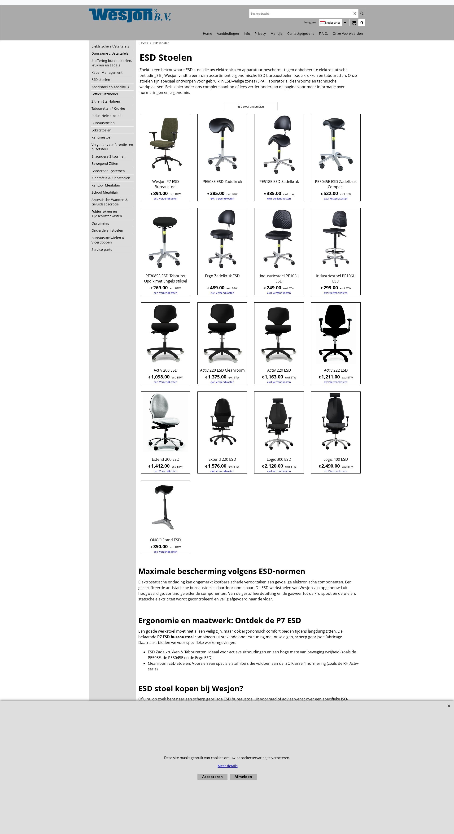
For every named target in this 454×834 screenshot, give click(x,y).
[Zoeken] (361, 13)
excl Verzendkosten (165, 198)
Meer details (228, 766)
